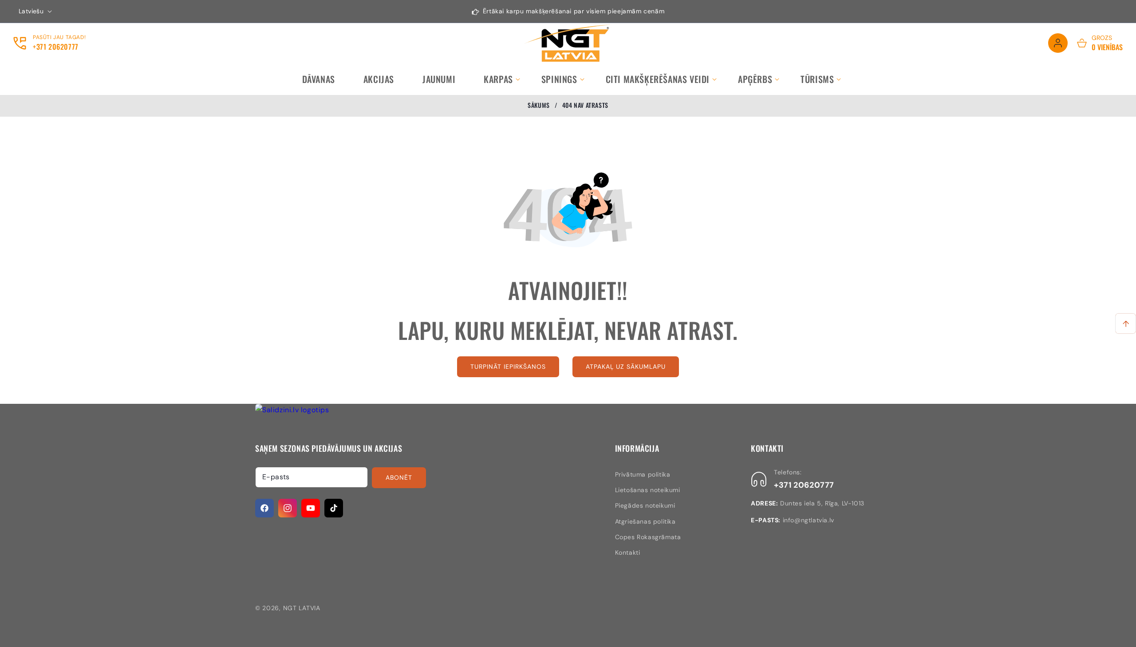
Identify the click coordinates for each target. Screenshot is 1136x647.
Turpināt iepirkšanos (508, 367)
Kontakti (627, 552)
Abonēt (399, 477)
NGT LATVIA (301, 608)
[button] (498, 79)
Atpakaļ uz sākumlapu (626, 367)
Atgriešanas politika (645, 521)
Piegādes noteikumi (645, 505)
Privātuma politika (643, 474)
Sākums (539, 105)
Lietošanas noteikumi (647, 490)
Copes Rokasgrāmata (648, 537)
